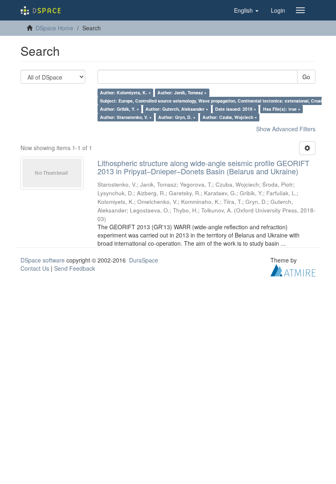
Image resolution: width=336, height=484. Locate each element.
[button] (246, 10)
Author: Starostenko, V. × (126, 117)
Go (306, 77)
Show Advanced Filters (286, 129)
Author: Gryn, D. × (176, 117)
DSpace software (42, 260)
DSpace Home (54, 28)
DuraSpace (143, 260)
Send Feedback (74, 268)
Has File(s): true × (281, 109)
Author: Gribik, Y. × (119, 109)
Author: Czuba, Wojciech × (229, 117)
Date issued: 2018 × (235, 109)
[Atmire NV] (293, 269)
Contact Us (34, 268)
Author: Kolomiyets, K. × (125, 92)
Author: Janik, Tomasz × (182, 92)
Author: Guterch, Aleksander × (176, 109)
